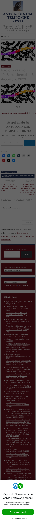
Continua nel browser (18, 518)
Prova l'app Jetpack (18, 512)
